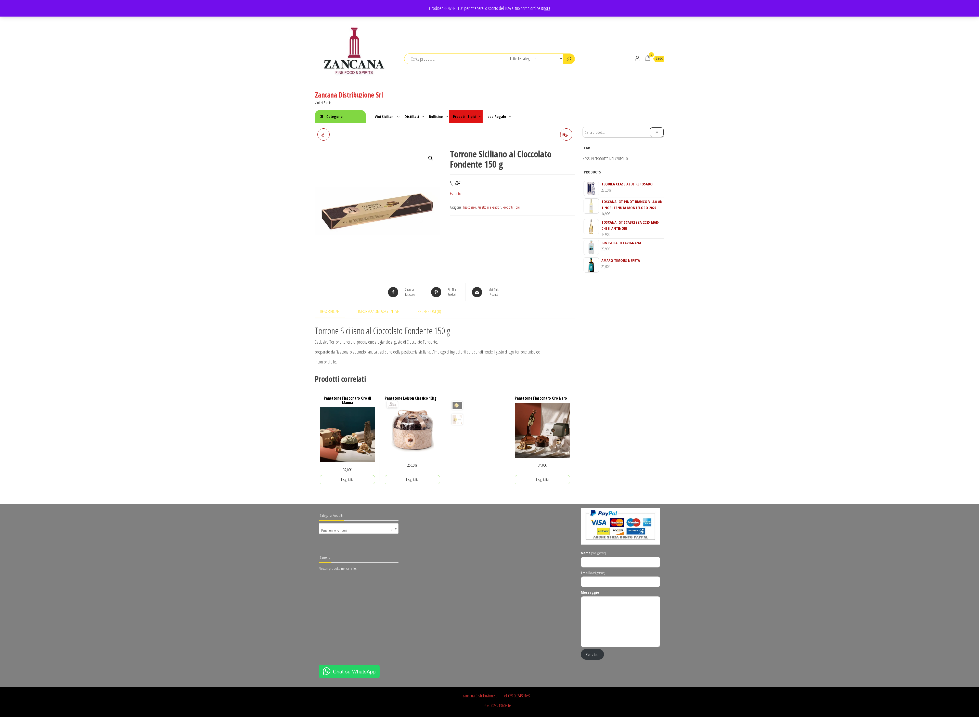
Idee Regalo (496, 116)
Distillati (412, 116)
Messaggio (590, 592)
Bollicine (436, 116)
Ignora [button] (545, 8)
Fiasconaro (469, 207)
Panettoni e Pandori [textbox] (357, 530)
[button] (430, 158)
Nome (593, 552)
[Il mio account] (637, 58)
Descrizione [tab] (330, 311)
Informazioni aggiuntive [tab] (378, 311)
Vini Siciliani (384, 116)
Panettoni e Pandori (489, 207)
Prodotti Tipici (464, 116)
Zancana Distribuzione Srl (349, 95)
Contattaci (592, 654)
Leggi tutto (347, 479)
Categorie (334, 116)
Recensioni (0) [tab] (429, 311)
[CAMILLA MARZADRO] (323, 134)
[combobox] (358, 528)
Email (593, 572)
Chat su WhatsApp (354, 671)
